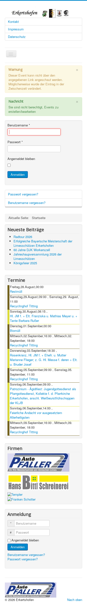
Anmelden (18, 174)
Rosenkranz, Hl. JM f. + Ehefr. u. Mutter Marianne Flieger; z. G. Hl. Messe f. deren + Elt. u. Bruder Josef (44, 360)
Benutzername (18, 125)
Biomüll (15, 330)
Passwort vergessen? (23, 194)
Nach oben (74, 599)
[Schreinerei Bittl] (38, 481)
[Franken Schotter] (21, 498)
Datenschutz (17, 36)
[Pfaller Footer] (30, 589)
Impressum (16, 29)
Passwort (15, 142)
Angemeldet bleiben (21, 159)
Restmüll (16, 291)
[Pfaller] (38, 462)
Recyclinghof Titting (24, 306)
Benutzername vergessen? (26, 202)
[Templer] (14, 494)
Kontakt (13, 21)
